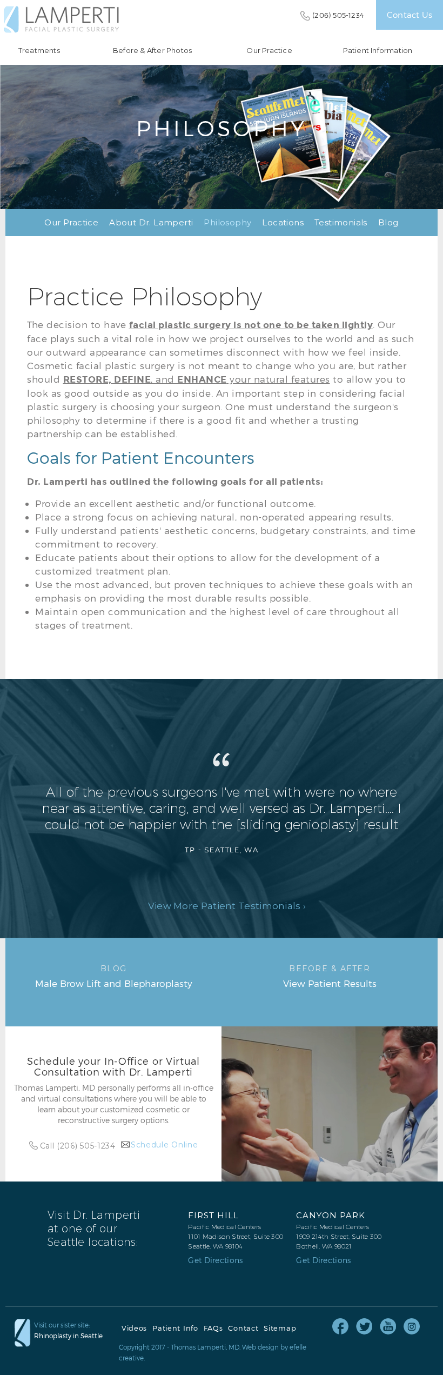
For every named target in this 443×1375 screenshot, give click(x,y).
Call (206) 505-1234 (78, 1146)
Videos (134, 1328)
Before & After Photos (152, 50)
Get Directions (215, 1260)
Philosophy (227, 222)
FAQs (213, 1328)
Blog (388, 222)
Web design (260, 1347)
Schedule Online (164, 1145)
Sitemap (280, 1328)
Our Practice (269, 50)
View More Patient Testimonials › (227, 906)
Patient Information (378, 50)
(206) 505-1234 (338, 15)
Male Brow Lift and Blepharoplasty (113, 976)
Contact (243, 1328)
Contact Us (409, 14)
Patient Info (175, 1328)
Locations (283, 222)
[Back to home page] (61, 19)
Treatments (39, 50)
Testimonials (340, 222)
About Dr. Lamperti (151, 222)
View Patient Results (330, 976)
